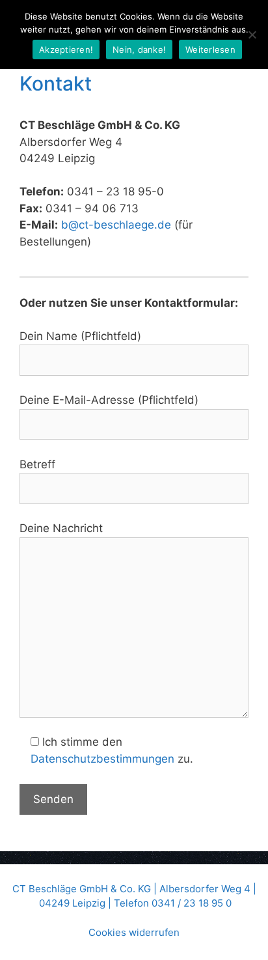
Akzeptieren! (66, 49)
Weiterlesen (210, 49)
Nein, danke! (139, 49)
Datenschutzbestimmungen (102, 758)
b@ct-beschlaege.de (116, 224)
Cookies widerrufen (134, 932)
